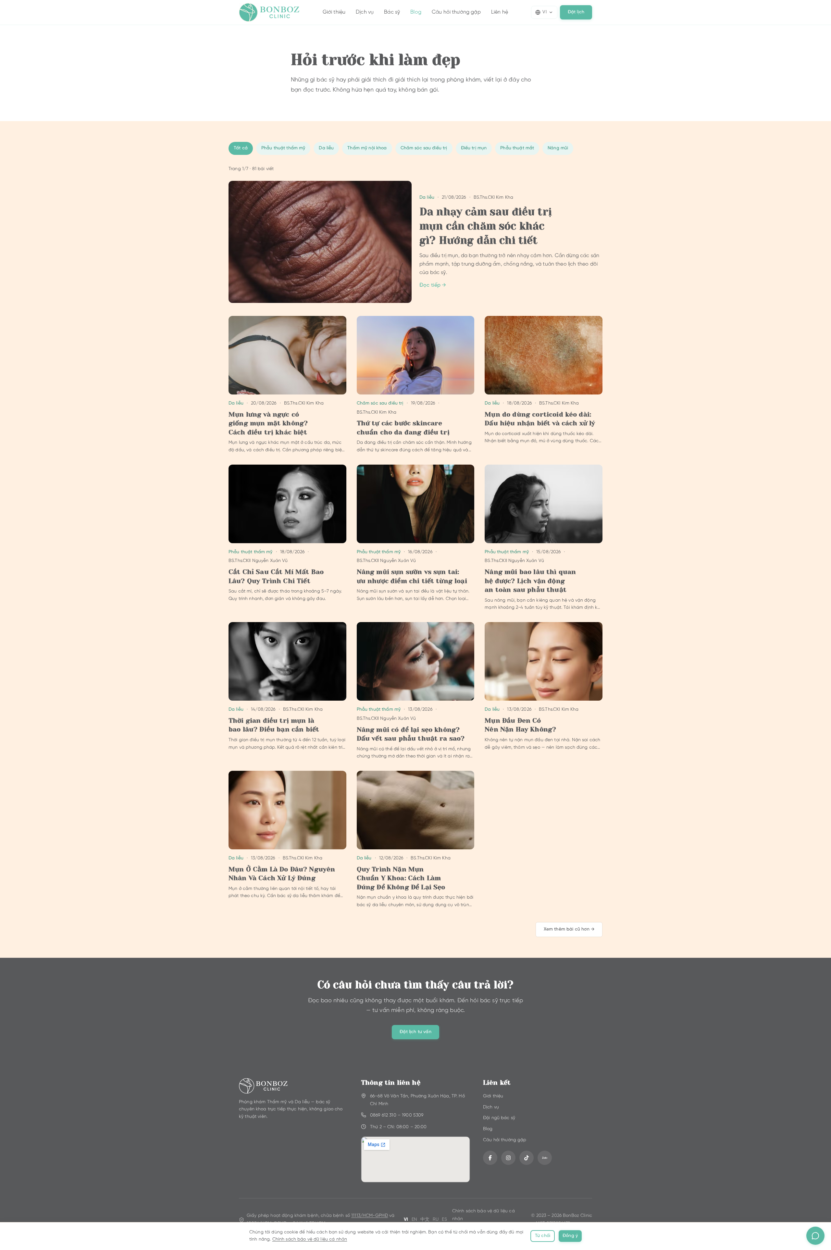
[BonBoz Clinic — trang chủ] (269, 12)
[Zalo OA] (545, 1158)
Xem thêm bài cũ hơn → (569, 929)
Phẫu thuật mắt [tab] (517, 148)
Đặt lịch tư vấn (415, 1032)
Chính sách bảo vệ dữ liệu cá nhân (309, 1239)
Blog (415, 12)
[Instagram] (508, 1158)
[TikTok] (526, 1158)
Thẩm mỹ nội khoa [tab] (367, 148)
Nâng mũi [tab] (558, 148)
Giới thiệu (334, 12)
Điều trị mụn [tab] (474, 148)
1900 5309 (412, 1115)
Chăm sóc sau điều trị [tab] (424, 148)
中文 (424, 1219)
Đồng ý (570, 1235)
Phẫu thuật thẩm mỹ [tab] (283, 148)
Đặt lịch (576, 12)
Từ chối (542, 1235)
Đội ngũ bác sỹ (499, 1118)
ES (444, 1219)
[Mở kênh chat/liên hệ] (815, 1236)
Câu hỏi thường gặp (456, 12)
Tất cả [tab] (241, 148)
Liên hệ (499, 12)
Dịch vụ (365, 12)
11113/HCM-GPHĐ (369, 1215)
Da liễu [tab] (326, 148)
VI (544, 12)
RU (436, 1219)
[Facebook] (490, 1158)
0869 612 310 (383, 1115)
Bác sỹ (392, 12)
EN (414, 1219)
